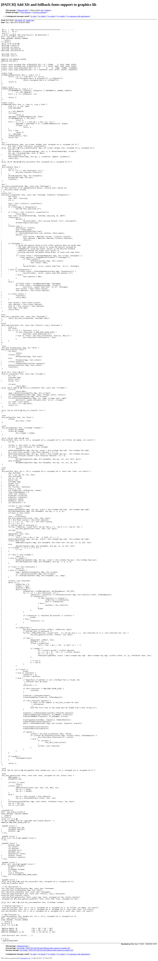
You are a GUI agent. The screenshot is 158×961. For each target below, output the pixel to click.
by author (61, 16)
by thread (42, 16)
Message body (23, 10)
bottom (47, 10)
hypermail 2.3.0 (25, 958)
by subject (51, 16)
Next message (26, 12)
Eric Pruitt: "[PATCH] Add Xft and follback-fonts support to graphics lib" (44, 948)
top (42, 10)
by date (33, 16)
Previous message (39, 12)
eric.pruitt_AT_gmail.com (24, 20)
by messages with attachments (78, 16)
